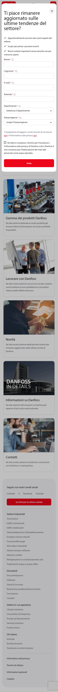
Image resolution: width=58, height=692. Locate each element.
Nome (7, 59)
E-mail (7, 82)
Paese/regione (11, 117)
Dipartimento (11, 105)
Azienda (8, 94)
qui (5, 135)
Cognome (9, 71)
